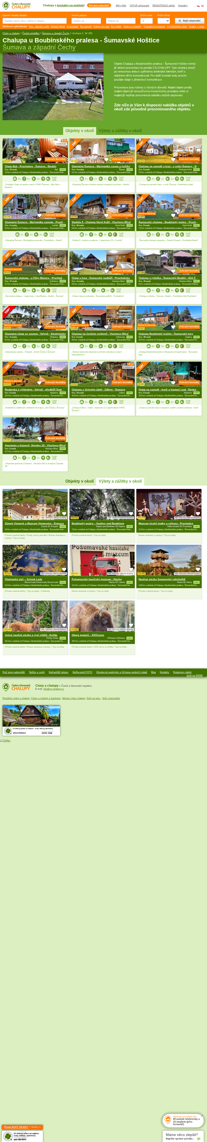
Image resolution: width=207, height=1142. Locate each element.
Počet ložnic (164, 15)
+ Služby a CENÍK (22, 1128)
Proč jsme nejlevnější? (99, 5)
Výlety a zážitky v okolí (120, 131)
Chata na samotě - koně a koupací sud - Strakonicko (171, 389)
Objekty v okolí (79, 131)
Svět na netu (94, 698)
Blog (153, 672)
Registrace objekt (182, 672)
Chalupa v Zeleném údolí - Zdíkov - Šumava (98, 389)
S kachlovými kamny (154, 26)
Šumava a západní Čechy (55, 33)
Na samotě (86, 26)
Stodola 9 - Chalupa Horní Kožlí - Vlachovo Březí (101, 222)
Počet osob (146, 15)
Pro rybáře (116, 26)
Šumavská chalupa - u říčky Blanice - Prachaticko (36, 278)
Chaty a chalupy (11, 33)
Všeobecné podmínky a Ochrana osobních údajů (121, 672)
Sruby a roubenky (132, 26)
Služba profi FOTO (82, 672)
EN (202, 6)
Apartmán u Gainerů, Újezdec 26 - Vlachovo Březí (35, 445)
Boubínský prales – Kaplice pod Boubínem (98, 523)
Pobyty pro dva (101, 26)
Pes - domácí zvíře (39, 26)
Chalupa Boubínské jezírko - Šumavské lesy (166, 333)
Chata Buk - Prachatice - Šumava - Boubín (30, 166)
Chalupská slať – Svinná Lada (23, 579)
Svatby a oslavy (197, 26)
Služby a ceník (37, 672)
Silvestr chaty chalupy (73, 698)
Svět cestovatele (111, 698)
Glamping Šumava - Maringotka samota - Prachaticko (37, 222)
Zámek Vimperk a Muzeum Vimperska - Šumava (34, 523)
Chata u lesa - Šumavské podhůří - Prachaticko (101, 278)
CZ (198, 6)
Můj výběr (121, 5)
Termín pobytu (79, 15)
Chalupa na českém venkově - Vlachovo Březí (100, 333)
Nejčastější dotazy (58, 672)
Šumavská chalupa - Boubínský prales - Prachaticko (171, 222)
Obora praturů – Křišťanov (88, 635)
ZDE (54, 179)
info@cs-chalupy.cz (53, 689)
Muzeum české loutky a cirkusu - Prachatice (166, 523)
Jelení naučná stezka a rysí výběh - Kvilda (31, 635)
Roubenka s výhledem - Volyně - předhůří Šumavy (35, 389)
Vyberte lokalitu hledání (15, 15)
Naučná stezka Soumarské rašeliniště (162, 579)
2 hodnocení (128, 367)
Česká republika (30, 33)
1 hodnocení (61, 144)
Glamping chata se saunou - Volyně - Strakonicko (35, 333)
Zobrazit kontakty (55, 159)
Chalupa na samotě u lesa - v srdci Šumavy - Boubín (171, 166)
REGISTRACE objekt (163, 5)
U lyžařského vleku (177, 26)
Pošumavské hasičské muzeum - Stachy (97, 579)
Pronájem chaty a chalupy (16, 698)
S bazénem (73, 26)
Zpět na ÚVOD (195, 675)
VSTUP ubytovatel (139, 5)
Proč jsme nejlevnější (14, 672)
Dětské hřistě (58, 26)
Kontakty (183, 5)
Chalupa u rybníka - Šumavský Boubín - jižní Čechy (170, 278)
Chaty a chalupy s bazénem (46, 698)
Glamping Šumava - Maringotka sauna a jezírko (101, 166)
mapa (62, 527)
